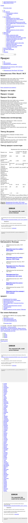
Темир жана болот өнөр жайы (13, 36)
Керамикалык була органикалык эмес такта (16, 203)
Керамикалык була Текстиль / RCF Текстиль (15, 266)
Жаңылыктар (6, 32)
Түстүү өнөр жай (10, 41)
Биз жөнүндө (6, 11)
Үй (4, 10)
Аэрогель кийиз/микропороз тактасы (15, 26)
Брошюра (5, 52)
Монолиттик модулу (11, 20)
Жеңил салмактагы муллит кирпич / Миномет (14, 309)
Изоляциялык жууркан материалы (9, 328)
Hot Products (4, 327)
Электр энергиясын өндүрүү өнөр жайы (16, 37)
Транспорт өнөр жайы (11, 46)
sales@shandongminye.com (9, 1)
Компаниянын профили (12, 13)
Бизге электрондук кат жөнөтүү (8, 87)
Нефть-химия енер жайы (12, 35)
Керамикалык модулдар (9, 330)
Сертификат (9, 14)
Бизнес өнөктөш (7, 48)
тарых (7, 15)
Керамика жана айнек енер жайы (14, 39)
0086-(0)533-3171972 (8, 3)
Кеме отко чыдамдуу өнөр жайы (14, 45)
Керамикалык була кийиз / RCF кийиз (15, 202)
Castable (8, 28)
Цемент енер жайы (11, 40)
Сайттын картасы (11, 327)
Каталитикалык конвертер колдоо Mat (15, 22)
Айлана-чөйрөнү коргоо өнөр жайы (15, 42)
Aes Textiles (7, 329)
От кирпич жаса (15, 329)
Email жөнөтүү (4, 341)
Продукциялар (7, 17)
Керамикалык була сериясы (13, 18)
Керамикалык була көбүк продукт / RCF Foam (14, 258)
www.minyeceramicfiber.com (10, 320)
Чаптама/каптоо (10, 27)
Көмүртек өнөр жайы (11, 44)
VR (4, 50)
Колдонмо (5, 33)
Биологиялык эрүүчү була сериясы (14, 19)
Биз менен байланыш (8, 49)
